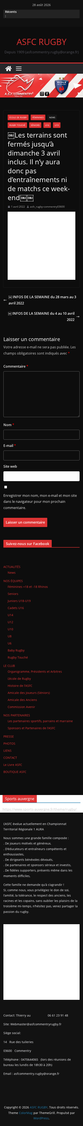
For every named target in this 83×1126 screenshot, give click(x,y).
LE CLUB (9, 666)
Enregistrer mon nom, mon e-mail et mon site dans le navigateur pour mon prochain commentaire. (40, 501)
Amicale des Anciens (22, 700)
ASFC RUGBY (41, 42)
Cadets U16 (16, 608)
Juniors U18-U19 (19, 601)
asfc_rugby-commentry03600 (47, 206)
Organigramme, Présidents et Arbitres (35, 671)
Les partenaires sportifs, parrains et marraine (40, 721)
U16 (47, 125)
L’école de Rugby (19, 679)
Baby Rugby (16, 650)
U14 (10, 615)
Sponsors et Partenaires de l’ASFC (31, 728)
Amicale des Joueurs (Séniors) (29, 693)
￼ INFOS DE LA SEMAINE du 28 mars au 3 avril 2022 (42, 300)
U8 (9, 636)
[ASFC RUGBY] (8, 68)
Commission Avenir (21, 707)
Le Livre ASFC (12, 765)
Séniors (35, 125)
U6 (9, 643)
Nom (8, 424)
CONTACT (10, 758)
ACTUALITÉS (11, 567)
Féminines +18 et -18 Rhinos (28, 587)
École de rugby (18, 117)
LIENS (7, 751)
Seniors (13, 594)
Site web (10, 466)
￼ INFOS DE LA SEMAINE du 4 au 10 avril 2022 (41, 316)
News (52, 117)
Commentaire (15, 366)
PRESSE (8, 736)
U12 (10, 622)
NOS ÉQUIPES (13, 581)
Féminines (38, 117)
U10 (10, 629)
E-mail (9, 445)
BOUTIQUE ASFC (14, 772)
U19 (57, 125)
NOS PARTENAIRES (16, 715)
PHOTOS (9, 743)
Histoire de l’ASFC (20, 686)
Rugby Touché (17, 125)
